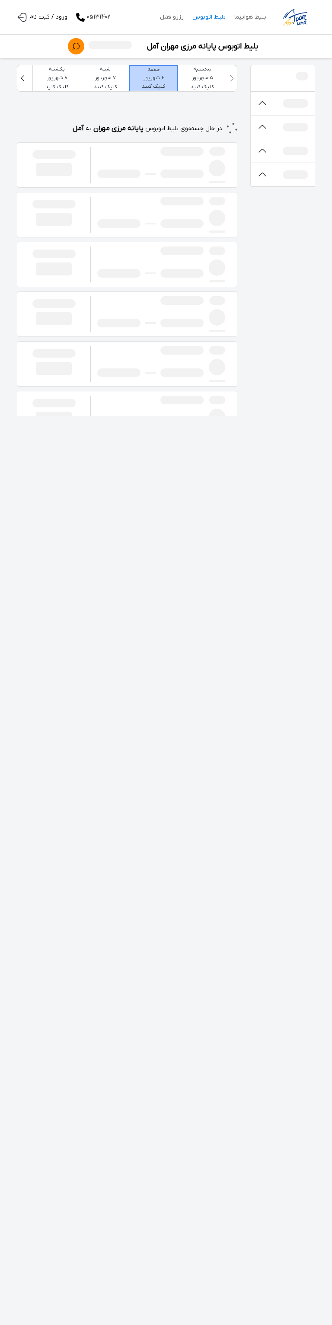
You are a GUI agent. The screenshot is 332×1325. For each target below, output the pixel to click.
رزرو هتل (172, 17)
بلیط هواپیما (250, 17)
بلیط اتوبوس (209, 17)
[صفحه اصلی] (295, 17)
